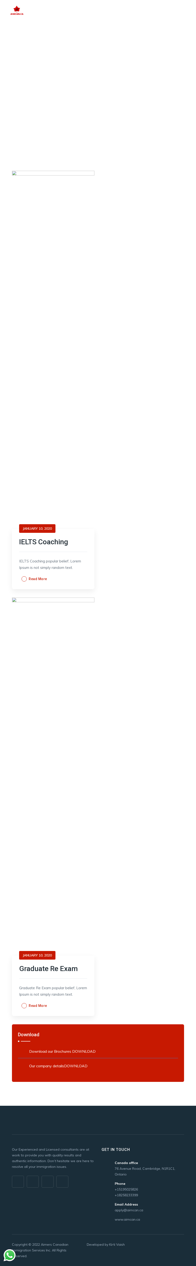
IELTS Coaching (43, 542)
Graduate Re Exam (48, 968)
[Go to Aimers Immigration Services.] (13, 92)
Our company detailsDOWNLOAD (58, 1065)
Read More (38, 579)
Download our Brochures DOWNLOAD (62, 1051)
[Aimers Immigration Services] (18, 12)
